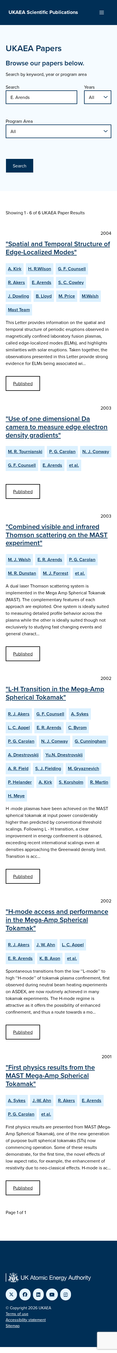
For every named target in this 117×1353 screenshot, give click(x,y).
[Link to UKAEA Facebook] (25, 1294)
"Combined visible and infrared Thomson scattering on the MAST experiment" (57, 535)
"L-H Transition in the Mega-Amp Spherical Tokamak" (55, 693)
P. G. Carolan (62, 451)
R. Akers (16, 282)
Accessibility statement (26, 1320)
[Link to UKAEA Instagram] (65, 1294)
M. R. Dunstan (22, 573)
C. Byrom (77, 727)
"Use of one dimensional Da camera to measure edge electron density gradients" (57, 427)
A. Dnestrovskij (23, 755)
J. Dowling (18, 296)
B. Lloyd (44, 296)
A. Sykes (80, 714)
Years (89, 87)
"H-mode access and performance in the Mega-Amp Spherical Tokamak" (57, 919)
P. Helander (20, 782)
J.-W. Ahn (41, 1100)
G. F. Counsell (72, 268)
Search (12, 87)
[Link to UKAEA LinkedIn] (38, 1294)
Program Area (19, 121)
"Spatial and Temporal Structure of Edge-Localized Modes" (58, 248)
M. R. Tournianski (25, 451)
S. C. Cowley (71, 282)
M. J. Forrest (55, 573)
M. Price (66, 296)
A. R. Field (18, 768)
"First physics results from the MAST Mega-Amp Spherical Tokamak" (50, 1075)
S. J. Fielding (48, 768)
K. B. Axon (49, 958)
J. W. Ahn (45, 944)
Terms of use (17, 1314)
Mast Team (19, 309)
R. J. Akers (19, 714)
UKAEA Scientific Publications (43, 12)
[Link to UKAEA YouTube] (52, 1294)
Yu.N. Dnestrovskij (64, 755)
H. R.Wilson (39, 268)
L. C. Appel (19, 727)
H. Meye (16, 795)
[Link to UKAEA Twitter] (11, 1294)
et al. (74, 465)
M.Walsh (90, 296)
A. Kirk (14, 268)
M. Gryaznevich (83, 768)
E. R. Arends (49, 559)
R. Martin (99, 782)
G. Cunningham (90, 741)
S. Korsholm (71, 782)
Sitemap (13, 1326)
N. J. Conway (95, 451)
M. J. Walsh (19, 559)
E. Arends (41, 282)
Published (23, 383)
